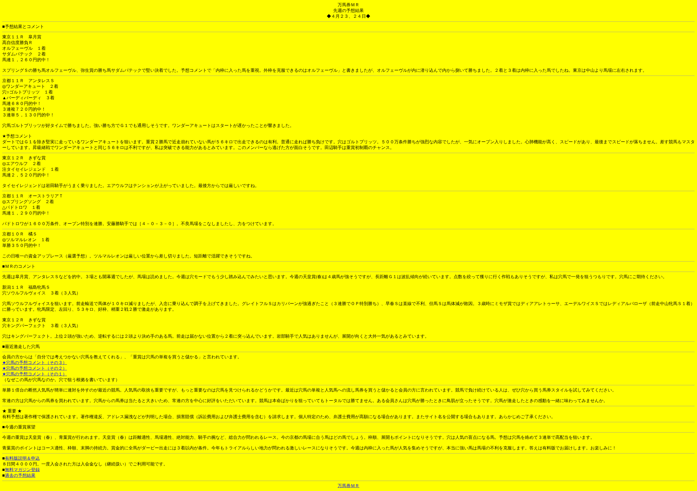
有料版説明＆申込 (22, 458)
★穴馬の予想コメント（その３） (34, 362)
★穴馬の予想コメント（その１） (34, 374)
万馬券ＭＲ (348, 485)
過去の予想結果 (20, 475)
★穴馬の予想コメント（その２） (34, 368)
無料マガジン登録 (22, 469)
